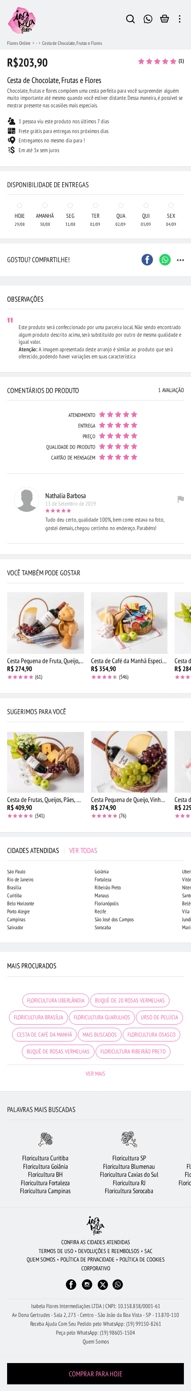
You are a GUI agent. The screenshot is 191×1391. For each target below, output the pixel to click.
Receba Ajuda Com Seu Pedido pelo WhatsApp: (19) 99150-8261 (95, 1324)
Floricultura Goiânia (45, 1166)
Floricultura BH (45, 1174)
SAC (148, 1251)
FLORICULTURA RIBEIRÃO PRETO (133, 1051)
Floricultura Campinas (45, 1191)
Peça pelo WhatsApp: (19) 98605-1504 (95, 1332)
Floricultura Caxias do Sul (129, 1174)
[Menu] (179, 20)
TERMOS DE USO (56, 1251)
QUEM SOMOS (41, 1259)
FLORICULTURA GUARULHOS (102, 1017)
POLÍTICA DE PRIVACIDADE (87, 1259)
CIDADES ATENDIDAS (52, 850)
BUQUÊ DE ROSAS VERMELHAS (58, 1051)
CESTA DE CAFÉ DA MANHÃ (44, 1034)
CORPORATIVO (95, 1268)
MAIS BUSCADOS (100, 1034)
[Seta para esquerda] (9, 167)
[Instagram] (87, 1289)
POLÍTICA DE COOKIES (142, 1259)
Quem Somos (96, 1341)
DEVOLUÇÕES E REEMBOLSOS (108, 1251)
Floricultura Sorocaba (129, 1191)
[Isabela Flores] (95, 1225)
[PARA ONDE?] (130, 20)
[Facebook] (71, 1289)
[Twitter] (103, 1285)
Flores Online (19, 43)
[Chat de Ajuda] (148, 18)
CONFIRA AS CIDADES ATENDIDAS (95, 1242)
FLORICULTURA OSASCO (151, 1034)
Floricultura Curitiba (45, 1158)
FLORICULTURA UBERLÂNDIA (55, 1000)
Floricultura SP (129, 1158)
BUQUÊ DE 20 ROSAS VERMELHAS (130, 1000)
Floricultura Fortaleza (45, 1183)
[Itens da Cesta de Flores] (164, 20)
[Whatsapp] (117, 1289)
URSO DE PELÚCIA (159, 1017)
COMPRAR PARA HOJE (96, 1373)
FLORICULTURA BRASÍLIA (38, 1017)
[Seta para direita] (182, 167)
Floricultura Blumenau (129, 1166)
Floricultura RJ (129, 1183)
